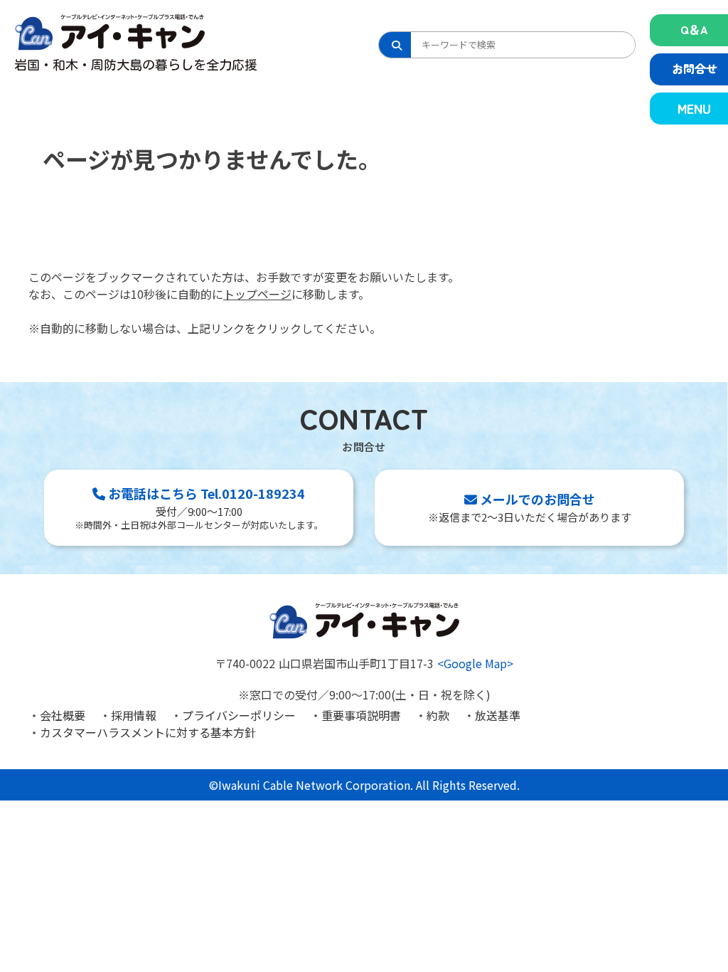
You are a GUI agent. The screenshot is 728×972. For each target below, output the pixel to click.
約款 (438, 715)
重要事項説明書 (361, 715)
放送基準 (497, 715)
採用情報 (133, 715)
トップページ (257, 293)
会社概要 (62, 715)
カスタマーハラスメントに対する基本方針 (148, 732)
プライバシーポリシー (239, 715)
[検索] (395, 45)
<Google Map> (475, 663)
